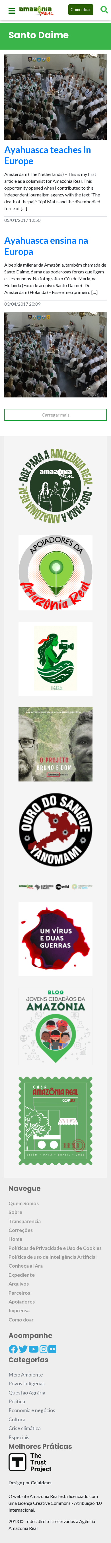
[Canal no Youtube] (33, 1349)
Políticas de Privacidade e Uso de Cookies (55, 1248)
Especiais (19, 1437)
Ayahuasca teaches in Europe (47, 155)
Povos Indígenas (27, 1383)
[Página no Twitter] (23, 1349)
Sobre (15, 1212)
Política (17, 1401)
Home (15, 1239)
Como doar (81, 9)
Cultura (17, 1419)
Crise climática (25, 1428)
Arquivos (19, 1284)
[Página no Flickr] (52, 1349)
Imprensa (19, 1310)
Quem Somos (24, 1203)
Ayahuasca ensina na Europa (46, 246)
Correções (21, 1230)
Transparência (25, 1221)
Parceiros (19, 1293)
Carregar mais (55, 414)
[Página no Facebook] (13, 1349)
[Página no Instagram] (44, 1349)
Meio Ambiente (26, 1375)
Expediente (22, 1275)
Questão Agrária (27, 1393)
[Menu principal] (12, 10)
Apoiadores (22, 1302)
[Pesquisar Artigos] (104, 9)
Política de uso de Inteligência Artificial (53, 1257)
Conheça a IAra (26, 1266)
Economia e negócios (32, 1410)
